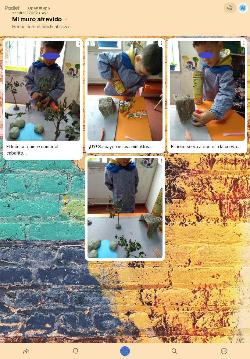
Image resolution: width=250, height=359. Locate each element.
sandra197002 (25, 13)
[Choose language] (230, 8)
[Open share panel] (26, 351)
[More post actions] (75, 45)
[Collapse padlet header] (66, 19)
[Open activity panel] (76, 351)
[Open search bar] (174, 351)
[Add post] (125, 351)
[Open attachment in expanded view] (42, 91)
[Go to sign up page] (243, 8)
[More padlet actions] (224, 351)
